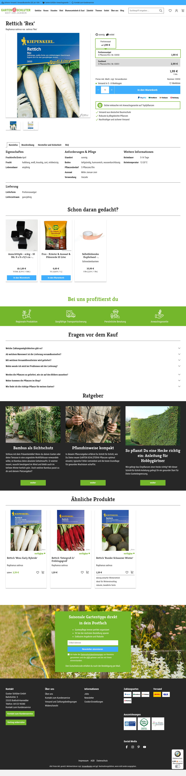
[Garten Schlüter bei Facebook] (127, 747)
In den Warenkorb (147, 89)
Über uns (49, 694)
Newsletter (89, 697)
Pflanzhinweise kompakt (93, 447)
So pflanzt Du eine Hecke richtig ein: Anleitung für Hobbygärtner (153, 455)
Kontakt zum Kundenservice (84, 3)
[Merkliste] (37, 572)
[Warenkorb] (183, 10)
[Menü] (181, 750)
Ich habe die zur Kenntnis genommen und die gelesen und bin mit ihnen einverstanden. (92, 657)
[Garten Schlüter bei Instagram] (133, 747)
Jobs (86, 694)
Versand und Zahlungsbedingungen (61, 701)
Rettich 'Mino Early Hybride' (22, 558)
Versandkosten (87, 766)
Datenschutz (102, 760)
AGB (88, 657)
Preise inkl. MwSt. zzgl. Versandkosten (111, 79)
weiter (33, 482)
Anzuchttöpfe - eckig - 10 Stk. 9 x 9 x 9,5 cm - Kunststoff (21, 256)
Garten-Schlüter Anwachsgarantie (57, 3)
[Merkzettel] (170, 10)
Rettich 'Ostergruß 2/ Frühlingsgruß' (63, 560)
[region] (48, 82)
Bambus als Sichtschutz (33, 447)
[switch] (177, 766)
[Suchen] (161, 10)
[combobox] (143, 10)
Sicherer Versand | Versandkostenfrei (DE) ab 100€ (22, 3)
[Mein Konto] (176, 10)
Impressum (83, 760)
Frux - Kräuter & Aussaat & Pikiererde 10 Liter (56, 256)
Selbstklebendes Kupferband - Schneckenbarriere (90, 256)
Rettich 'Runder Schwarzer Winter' (114, 558)
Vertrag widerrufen (16, 722)
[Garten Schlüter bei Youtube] (145, 747)
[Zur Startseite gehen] (15, 11)
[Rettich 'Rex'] (48, 75)
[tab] (13, 144)
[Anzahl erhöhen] (112, 90)
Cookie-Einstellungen (93, 701)
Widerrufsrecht (51, 705)
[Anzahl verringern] (98, 90)
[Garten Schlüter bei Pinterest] (139, 747)
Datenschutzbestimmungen (92, 654)
